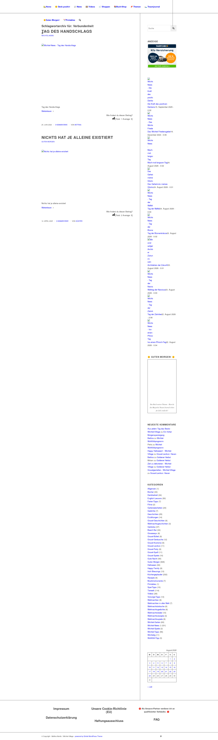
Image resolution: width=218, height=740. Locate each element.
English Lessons (155, 498)
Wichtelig (151, 634)
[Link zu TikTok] (51, 33)
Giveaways (152, 533)
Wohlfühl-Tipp (153, 638)
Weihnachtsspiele (155, 619)
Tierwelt (151, 590)
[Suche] (80, 20)
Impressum (61, 708)
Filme (150, 504)
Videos (150, 593)
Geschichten (153, 514)
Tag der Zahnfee (154, 314)
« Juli (150, 686)
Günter (79, 221)
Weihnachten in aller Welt (158, 603)
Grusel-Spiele (153, 555)
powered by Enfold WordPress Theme (88, 736)
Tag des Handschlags (67, 31)
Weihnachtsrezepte (156, 615)
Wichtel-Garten (154, 622)
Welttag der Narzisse (157, 289)
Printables (152, 584)
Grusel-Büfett (153, 536)
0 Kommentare (61, 125)
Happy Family (153, 568)
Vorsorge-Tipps (154, 596)
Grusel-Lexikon (154, 545)
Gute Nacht (152, 558)
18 (154, 671)
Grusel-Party (153, 549)
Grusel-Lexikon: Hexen (166, 454)
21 (166, 671)
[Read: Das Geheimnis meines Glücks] (150, 180)
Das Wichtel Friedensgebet (159, 131)
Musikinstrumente (155, 580)
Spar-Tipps (152, 587)
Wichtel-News (48, 35)
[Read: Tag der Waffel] (150, 205)
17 (150, 671)
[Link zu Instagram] (47, 33)
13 (162, 667)
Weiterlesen (47, 111)
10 (150, 667)
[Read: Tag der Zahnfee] (150, 311)
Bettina (78, 125)
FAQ (157, 719)
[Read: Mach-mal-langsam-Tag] (150, 159)
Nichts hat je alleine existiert (77, 137)
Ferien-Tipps (153, 501)
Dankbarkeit (153, 495)
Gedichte (151, 510)
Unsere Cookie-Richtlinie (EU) (108, 710)
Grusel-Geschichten (156, 520)
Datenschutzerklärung (61, 717)
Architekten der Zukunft (158, 265)
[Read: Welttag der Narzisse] (150, 286)
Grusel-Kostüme (154, 542)
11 (154, 667)
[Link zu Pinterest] (42, 33)
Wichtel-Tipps (153, 631)
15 (170, 667)
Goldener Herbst (164, 457)
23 (174, 671)
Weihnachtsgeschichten (158, 523)
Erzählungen (153, 517)
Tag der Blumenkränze (157, 233)
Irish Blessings (154, 571)
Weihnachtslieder (155, 612)
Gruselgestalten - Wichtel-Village (161, 470)
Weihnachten (153, 599)
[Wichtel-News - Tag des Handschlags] (87, 73)
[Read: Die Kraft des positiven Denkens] (150, 100)
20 (162, 671)
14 (166, 667)
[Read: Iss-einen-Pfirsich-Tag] (150, 338)
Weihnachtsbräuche (156, 606)
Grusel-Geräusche (155, 539)
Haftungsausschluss (109, 721)
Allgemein (152, 488)
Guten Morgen (48, 141)
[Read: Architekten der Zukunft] (150, 261)
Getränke (151, 526)
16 (174, 667)
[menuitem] (47, 6)
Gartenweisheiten (155, 507)
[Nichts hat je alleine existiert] (87, 174)
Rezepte (151, 577)
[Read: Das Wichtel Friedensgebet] (150, 128)
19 (158, 671)
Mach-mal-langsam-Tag (157, 162)
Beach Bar (152, 530)
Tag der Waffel (154, 208)
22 (170, 671)
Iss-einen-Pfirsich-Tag (157, 342)
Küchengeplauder (155, 574)
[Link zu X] (56, 33)
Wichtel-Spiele (154, 628)
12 (158, 667)
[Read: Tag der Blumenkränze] (150, 230)
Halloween (152, 565)
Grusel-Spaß (153, 552)
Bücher (151, 491)
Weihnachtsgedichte (156, 609)
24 (150, 676)
